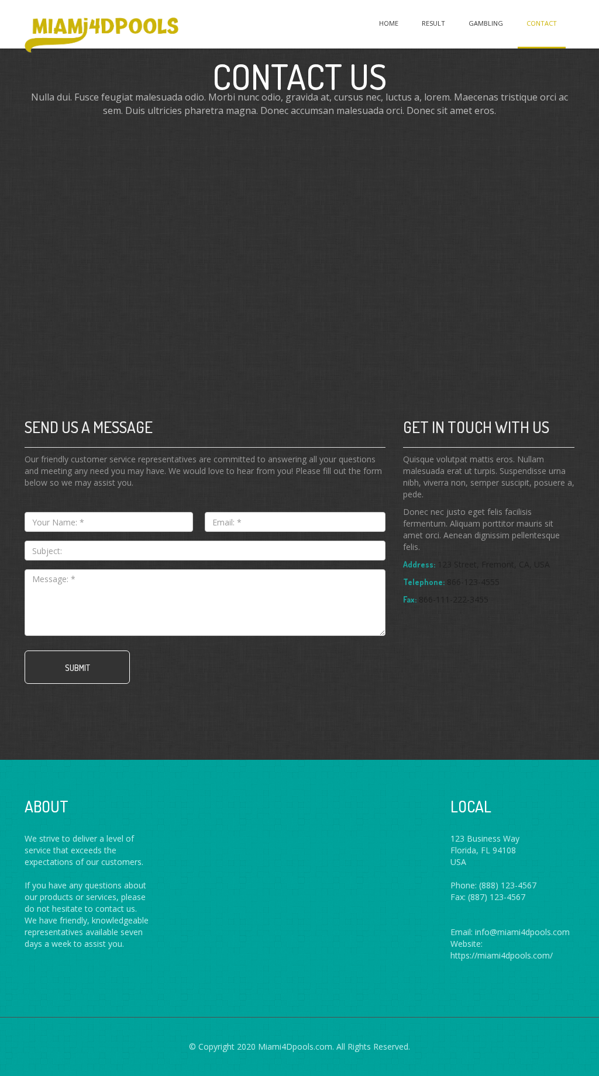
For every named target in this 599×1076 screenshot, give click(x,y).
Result (433, 23)
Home (388, 23)
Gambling (486, 23)
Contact (541, 23)
